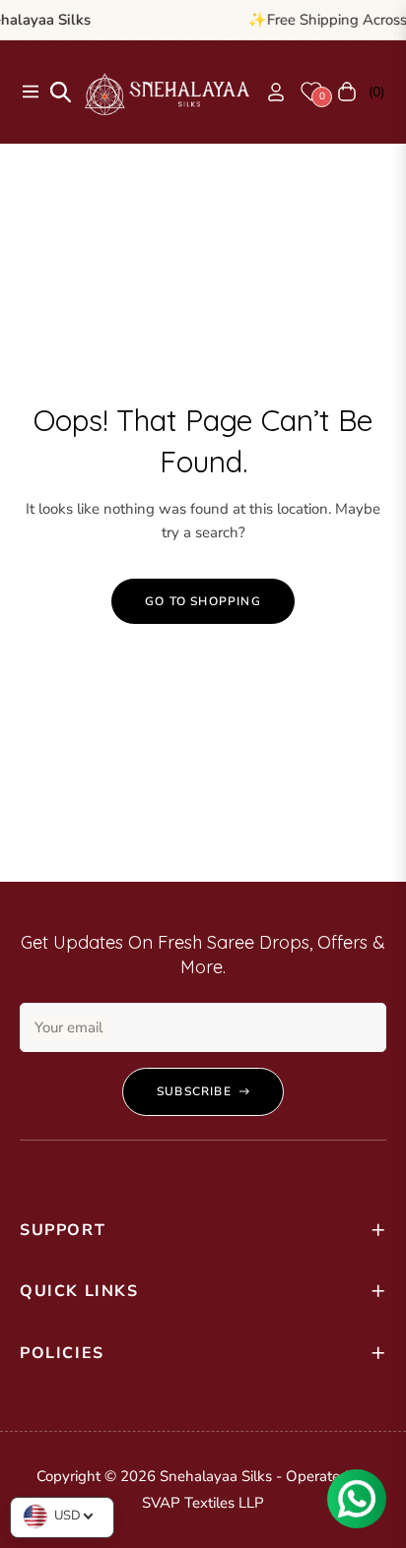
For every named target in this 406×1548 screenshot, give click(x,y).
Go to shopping (203, 601)
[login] (268, 92)
